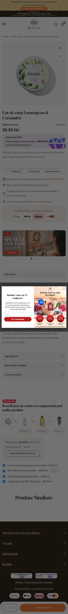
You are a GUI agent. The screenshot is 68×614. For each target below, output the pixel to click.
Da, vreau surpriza (18, 319)
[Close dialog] (64, 288)
